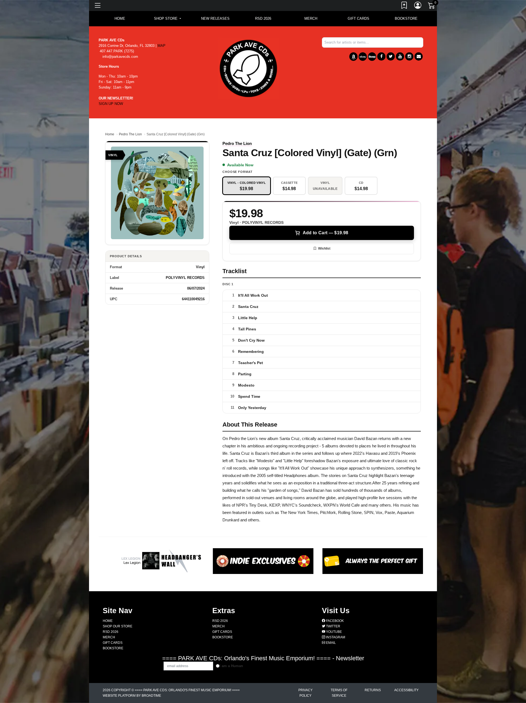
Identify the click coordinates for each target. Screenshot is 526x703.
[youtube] (400, 56)
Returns (373, 690)
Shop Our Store (117, 626)
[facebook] (381, 56)
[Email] (418, 56)
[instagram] (409, 56)
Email (330, 643)
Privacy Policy (305, 693)
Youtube (333, 632)
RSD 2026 (263, 18)
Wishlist (324, 248)
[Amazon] (353, 56)
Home (109, 134)
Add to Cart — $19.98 (325, 232)
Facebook (334, 621)
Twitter (332, 626)
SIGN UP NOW (111, 104)
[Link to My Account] (418, 6)
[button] (167, 19)
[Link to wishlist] (404, 6)
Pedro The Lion (130, 134)
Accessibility (406, 690)
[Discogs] (372, 56)
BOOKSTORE (406, 18)
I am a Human (231, 666)
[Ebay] (362, 56)
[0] (432, 6)
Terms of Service (339, 693)
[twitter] (390, 56)
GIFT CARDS (358, 18)
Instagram (335, 637)
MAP (161, 46)
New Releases (215, 18)
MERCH (310, 18)
